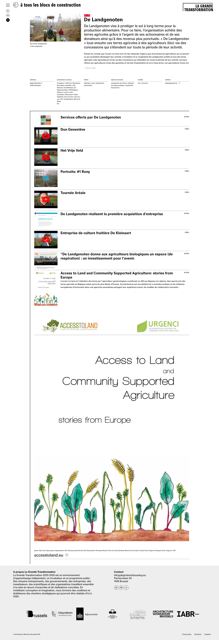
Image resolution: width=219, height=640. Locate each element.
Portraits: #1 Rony (75, 172)
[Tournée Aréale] (46, 199)
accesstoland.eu (48, 555)
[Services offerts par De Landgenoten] (46, 120)
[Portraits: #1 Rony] (46, 178)
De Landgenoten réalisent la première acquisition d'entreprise (112, 214)
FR (8, 20)
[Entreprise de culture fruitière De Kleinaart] (46, 239)
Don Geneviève (73, 129)
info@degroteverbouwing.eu (130, 575)
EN (8, 15)
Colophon (207, 634)
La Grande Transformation (198, 7)
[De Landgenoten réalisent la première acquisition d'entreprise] (46, 220)
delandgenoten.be (171, 83)
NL (8, 11)
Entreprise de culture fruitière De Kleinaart (96, 233)
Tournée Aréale (73, 193)
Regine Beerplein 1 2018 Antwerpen (36, 84)
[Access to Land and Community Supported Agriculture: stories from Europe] (46, 288)
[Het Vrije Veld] (46, 157)
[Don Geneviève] (46, 136)
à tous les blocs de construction (50, 5)
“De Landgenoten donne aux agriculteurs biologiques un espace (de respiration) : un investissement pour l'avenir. (117, 256)
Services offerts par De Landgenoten (91, 117)
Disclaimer (197, 634)
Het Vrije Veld (72, 150)
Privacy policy (186, 634)
